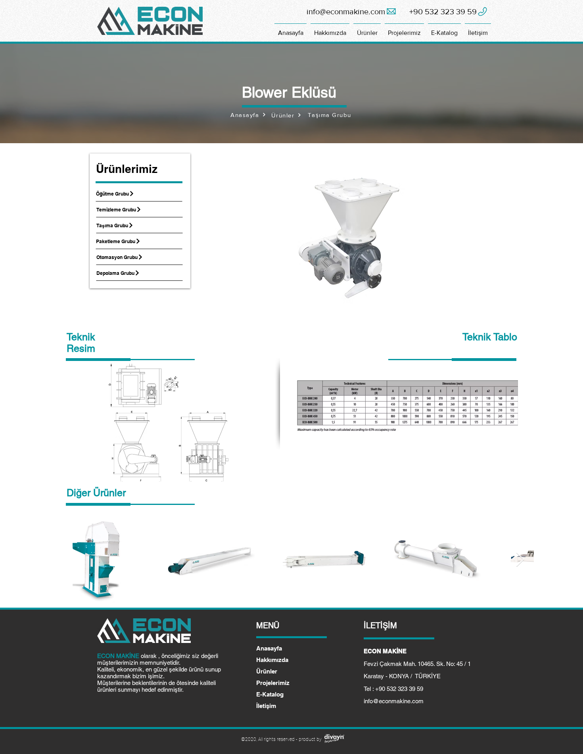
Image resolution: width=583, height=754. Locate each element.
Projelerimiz (273, 682)
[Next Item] (520, 560)
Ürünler (266, 671)
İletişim (266, 705)
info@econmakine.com (394, 701)
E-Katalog (270, 694)
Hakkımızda (272, 659)
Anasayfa (269, 648)
